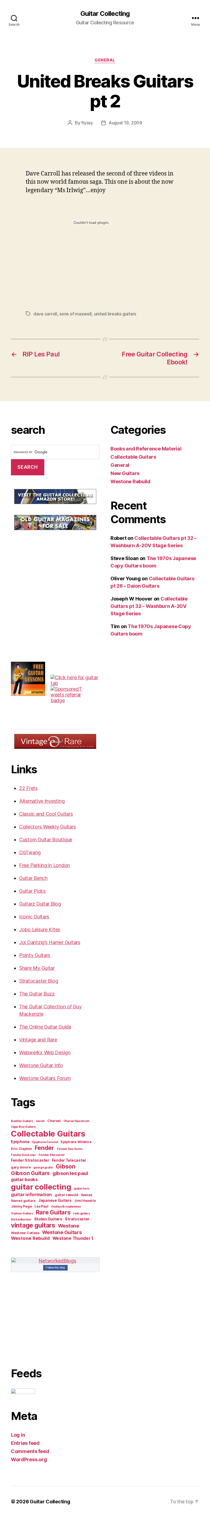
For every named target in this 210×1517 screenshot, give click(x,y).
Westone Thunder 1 (72, 1238)
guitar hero (81, 1188)
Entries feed (25, 1443)
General (105, 60)
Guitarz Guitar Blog (40, 904)
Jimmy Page (21, 1206)
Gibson (65, 1166)
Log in (18, 1435)
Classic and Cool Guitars (46, 814)
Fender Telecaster (69, 1160)
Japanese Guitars (55, 1200)
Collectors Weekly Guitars (47, 827)
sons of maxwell (75, 314)
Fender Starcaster (52, 1155)
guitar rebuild (66, 1195)
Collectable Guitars (48, 1133)
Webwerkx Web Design (45, 1052)
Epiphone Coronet (45, 1142)
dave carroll (45, 314)
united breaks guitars (115, 314)
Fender (44, 1147)
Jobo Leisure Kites (39, 929)
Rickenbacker (21, 1219)
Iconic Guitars (34, 916)
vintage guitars (33, 1225)
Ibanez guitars (23, 1201)
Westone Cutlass (25, 1233)
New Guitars (124, 473)
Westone (68, 1226)
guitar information (31, 1194)
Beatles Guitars (22, 1121)
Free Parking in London (44, 865)
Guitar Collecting (105, 13)
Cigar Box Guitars (23, 1127)
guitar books (24, 1179)
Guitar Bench (33, 878)
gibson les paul (70, 1173)
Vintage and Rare (38, 1039)
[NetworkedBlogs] (55, 1261)
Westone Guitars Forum (45, 1078)
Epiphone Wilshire (76, 1142)
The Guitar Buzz (37, 994)
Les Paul (41, 1206)
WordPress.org (29, 1459)
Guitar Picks (32, 891)
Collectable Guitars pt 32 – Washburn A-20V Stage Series (149, 606)
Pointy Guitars (34, 955)
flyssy (87, 122)
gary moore (21, 1167)
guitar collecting (41, 1186)
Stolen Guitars (48, 1219)
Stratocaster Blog (38, 981)
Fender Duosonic (23, 1155)
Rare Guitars (53, 1212)
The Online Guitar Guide (45, 1027)
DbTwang (30, 852)
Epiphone (20, 1141)
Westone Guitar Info (41, 1065)
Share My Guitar (37, 968)
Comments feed (30, 1451)
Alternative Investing (42, 801)
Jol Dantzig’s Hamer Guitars (49, 942)
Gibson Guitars (30, 1173)
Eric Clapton (21, 1149)
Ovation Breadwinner (66, 1206)
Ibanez (86, 1195)
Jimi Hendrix (85, 1201)
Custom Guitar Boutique (45, 839)
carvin (40, 1121)
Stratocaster (77, 1219)
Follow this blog (55, 1267)
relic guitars (81, 1213)
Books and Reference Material (145, 449)
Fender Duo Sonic (70, 1149)
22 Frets (28, 788)
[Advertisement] (52, 578)
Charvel (54, 1121)
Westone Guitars (62, 1232)
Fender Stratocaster (30, 1160)
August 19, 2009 (125, 122)
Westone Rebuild (30, 1238)
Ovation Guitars (22, 1213)
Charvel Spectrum (76, 1121)
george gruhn (43, 1167)
